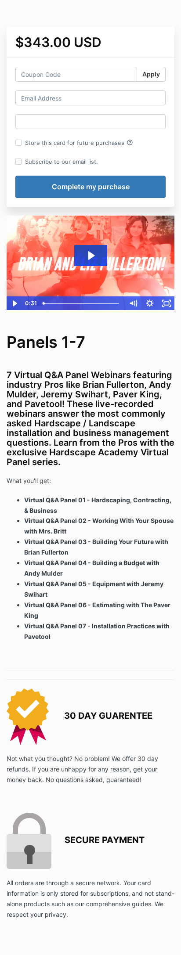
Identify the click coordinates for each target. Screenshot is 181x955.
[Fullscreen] (166, 303)
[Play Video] (14, 303)
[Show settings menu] (149, 303)
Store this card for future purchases (79, 142)
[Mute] (133, 303)
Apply (151, 74)
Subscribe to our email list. (61, 161)
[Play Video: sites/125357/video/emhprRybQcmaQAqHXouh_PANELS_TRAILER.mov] (90, 255)
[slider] (82, 303)
